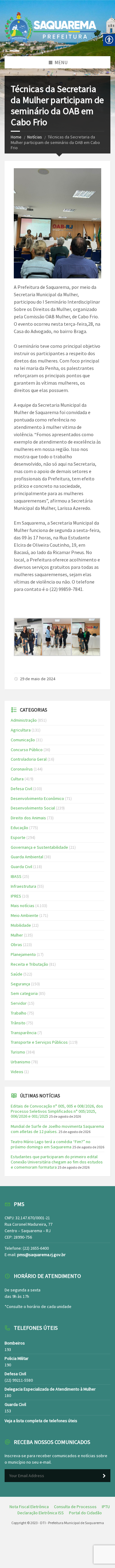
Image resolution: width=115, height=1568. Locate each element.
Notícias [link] (34, 137)
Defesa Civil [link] (21, 788)
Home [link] (16, 137)
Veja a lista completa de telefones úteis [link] (41, 1420)
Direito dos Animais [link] (28, 818)
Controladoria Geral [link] (29, 759)
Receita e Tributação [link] (29, 964)
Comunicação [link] (23, 740)
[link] (28, 654)
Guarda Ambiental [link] (27, 857)
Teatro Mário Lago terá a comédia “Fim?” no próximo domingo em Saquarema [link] (50, 1144)
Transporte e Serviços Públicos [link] (39, 1042)
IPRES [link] (16, 896)
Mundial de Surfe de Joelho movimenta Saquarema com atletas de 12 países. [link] (57, 1129)
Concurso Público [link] (27, 749)
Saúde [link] (16, 974)
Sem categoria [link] (24, 993)
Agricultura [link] (21, 730)
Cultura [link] (17, 779)
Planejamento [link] (23, 954)
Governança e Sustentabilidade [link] (39, 847)
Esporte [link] (18, 837)
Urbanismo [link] (20, 1062)
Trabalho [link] (18, 1013)
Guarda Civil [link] (21, 866)
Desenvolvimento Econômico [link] (37, 798)
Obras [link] (16, 944)
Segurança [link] (20, 984)
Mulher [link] (17, 935)
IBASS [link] (16, 876)
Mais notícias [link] (22, 905)
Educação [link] (19, 827)
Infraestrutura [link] (23, 886)
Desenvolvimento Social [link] (33, 808)
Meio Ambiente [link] (24, 915)
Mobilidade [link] (21, 925)
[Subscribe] (104, 1476)
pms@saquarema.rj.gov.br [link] (41, 1254)
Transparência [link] (23, 1032)
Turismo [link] (18, 1052)
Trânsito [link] (18, 1023)
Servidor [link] (19, 1003)
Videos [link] (17, 1071)
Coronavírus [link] (22, 769)
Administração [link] (24, 720)
